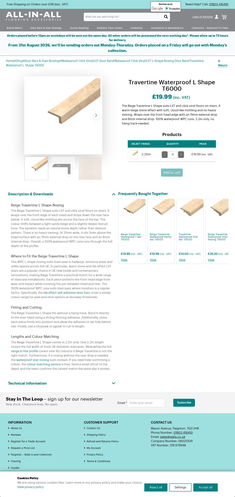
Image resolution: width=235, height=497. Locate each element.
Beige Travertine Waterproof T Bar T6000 (131, 237)
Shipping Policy (96, 435)
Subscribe (184, 402)
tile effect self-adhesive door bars (67, 292)
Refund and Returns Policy (102, 441)
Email (122, 403)
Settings (180, 487)
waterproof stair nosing (32, 360)
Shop (19, 60)
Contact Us (93, 428)
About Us (16, 428)
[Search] (166, 16)
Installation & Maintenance (167, 28)
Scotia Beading (79, 28)
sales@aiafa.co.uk (172, 436)
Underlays (137, 28)
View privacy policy (30, 487)
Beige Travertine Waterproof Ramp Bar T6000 (160, 237)
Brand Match (14, 28)
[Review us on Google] (157, 8)
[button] (96, 115)
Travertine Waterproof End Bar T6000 (188, 237)
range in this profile (24, 351)
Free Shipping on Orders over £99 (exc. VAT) (37, 4)
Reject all (156, 487)
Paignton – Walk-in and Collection (31, 454)
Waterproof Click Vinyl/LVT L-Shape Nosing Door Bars (151, 60)
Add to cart (171, 172)
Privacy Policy (95, 454)
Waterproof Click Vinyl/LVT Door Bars (87, 60)
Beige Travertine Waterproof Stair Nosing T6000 (218, 237)
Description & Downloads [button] (30, 194)
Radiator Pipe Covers (109, 28)
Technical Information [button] (27, 383)
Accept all (205, 487)
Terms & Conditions (98, 461)
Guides (15, 468)
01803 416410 (218, 4)
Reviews (16, 435)
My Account (94, 448)
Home (10, 60)
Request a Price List (23, 448)
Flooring (16, 461)
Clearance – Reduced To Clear (210, 28)
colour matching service (44, 364)
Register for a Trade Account (28, 441)
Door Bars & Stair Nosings (46, 28)
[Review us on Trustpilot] (172, 8)
